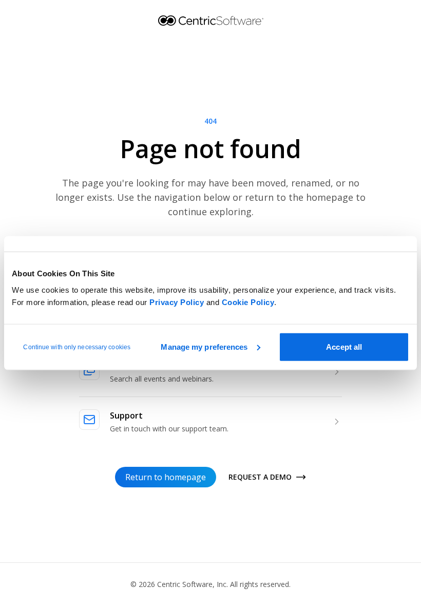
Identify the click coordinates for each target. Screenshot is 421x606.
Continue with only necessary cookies (76, 346)
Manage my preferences (204, 346)
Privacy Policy (176, 301)
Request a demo (260, 477)
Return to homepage (165, 477)
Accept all (344, 346)
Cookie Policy (248, 301)
